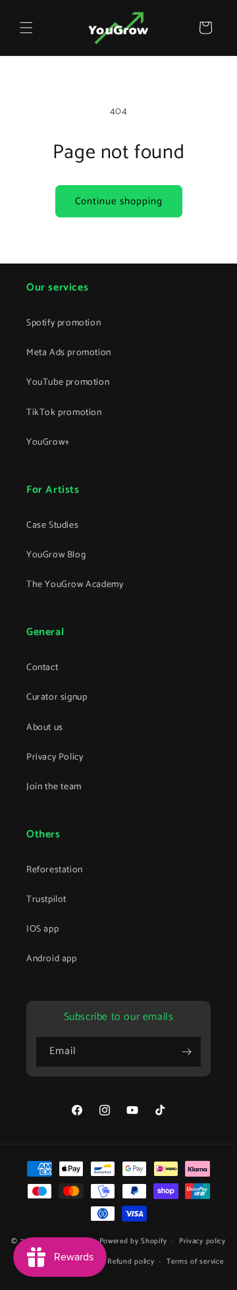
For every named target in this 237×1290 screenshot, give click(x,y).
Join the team (54, 787)
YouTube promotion (67, 382)
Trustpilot (46, 899)
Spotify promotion (63, 323)
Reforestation (54, 870)
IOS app (42, 929)
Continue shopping (119, 201)
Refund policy (130, 1262)
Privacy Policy (54, 757)
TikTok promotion (64, 412)
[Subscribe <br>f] (186, 1052)
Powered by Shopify (133, 1241)
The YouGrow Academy (74, 584)
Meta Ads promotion (68, 352)
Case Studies (52, 525)
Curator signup (56, 697)
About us (44, 727)
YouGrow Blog (56, 555)
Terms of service (195, 1262)
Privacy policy (202, 1241)
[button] (26, 27)
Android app (51, 959)
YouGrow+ (48, 442)
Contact (42, 667)
